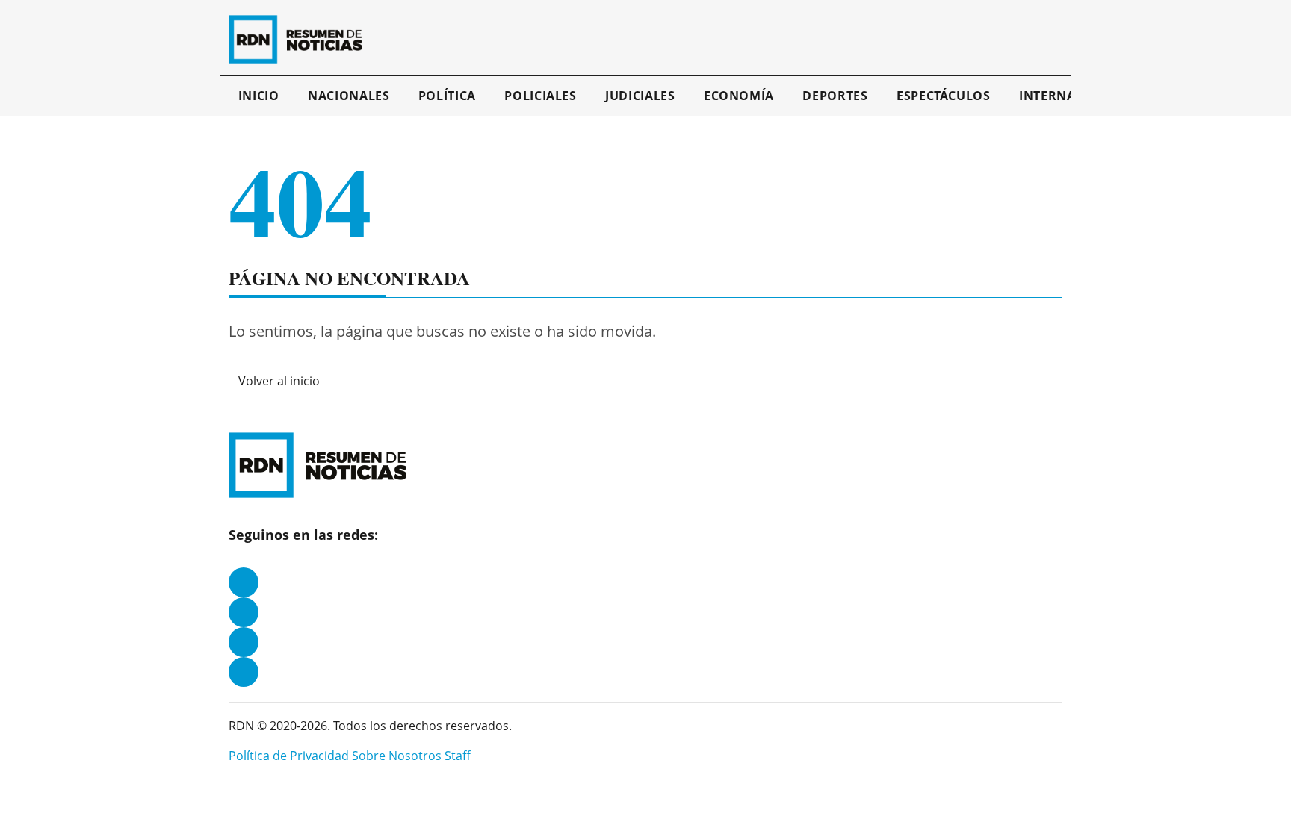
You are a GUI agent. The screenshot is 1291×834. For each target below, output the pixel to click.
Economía (739, 95)
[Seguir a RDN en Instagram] (243, 612)
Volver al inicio (279, 381)
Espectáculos (944, 95)
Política (447, 95)
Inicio (258, 95)
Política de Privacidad (289, 755)
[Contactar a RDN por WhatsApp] (243, 672)
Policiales (540, 95)
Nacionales (348, 95)
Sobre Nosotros (397, 755)
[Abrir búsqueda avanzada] (1058, 39)
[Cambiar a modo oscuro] (1043, 40)
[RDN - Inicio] (302, 39)
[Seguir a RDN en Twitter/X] (243, 642)
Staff (458, 755)
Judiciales (640, 95)
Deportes (834, 95)
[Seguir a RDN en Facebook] (243, 582)
